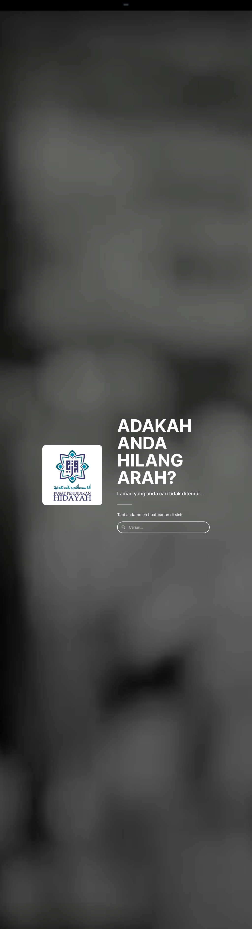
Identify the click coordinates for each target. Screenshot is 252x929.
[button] (126, 4)
